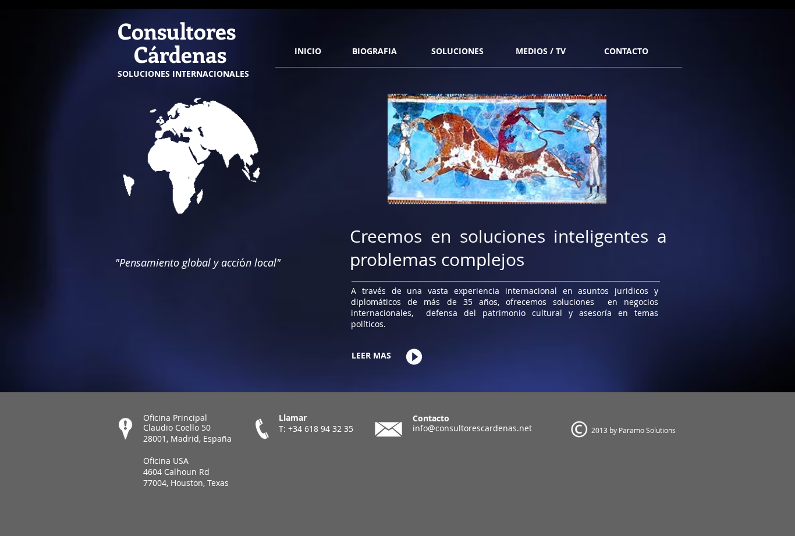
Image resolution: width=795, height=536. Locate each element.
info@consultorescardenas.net (472, 428)
